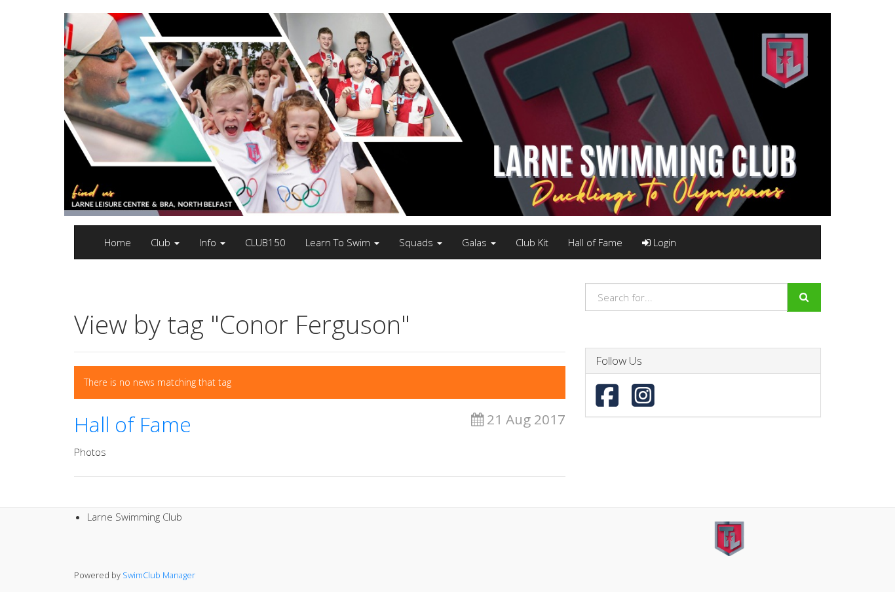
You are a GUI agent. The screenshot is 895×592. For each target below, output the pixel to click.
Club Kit (532, 242)
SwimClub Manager (159, 575)
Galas (475, 242)
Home (117, 242)
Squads (417, 242)
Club (162, 242)
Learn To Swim (339, 242)
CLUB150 (265, 242)
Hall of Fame (595, 242)
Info (209, 242)
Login (663, 242)
